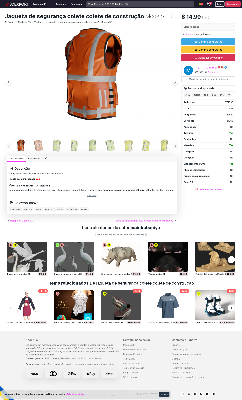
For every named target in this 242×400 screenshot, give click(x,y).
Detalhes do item (16, 158)
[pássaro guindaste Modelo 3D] (74, 257)
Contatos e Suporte (184, 340)
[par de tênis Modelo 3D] (121, 305)
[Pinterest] (195, 394)
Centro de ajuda (180, 349)
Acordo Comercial (181, 363)
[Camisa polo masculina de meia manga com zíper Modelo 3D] (168, 305)
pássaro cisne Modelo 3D (19, 274)
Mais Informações (75, 394)
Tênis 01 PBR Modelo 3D (207, 322)
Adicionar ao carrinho (210, 57)
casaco (59, 209)
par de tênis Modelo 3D (112, 322)
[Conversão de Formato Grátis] (228, 95)
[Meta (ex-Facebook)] (201, 394)
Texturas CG (129, 358)
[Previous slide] (9, 82)
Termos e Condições (182, 372)
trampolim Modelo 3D (21, 220)
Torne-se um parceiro (133, 368)
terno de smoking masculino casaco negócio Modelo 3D (145, 220)
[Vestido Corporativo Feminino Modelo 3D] (27, 305)
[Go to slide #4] (74, 145)
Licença (176, 358)
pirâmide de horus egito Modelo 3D (211, 274)
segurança (15, 209)
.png (187, 95)
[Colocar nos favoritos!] (42, 267)
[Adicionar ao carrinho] (37, 267)
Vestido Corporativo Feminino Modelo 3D (25, 322)
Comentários (34, 158)
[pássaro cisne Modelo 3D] (27, 257)
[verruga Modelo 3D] (168, 257)
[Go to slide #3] (56, 145)
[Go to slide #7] (128, 145)
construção (72, 209)
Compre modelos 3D (136, 340)
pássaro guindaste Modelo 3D (68, 274)
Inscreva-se (233, 4)
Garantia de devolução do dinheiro (188, 377)
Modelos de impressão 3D (136, 349)
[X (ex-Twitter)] (189, 394)
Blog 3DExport (130, 372)
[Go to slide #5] (92, 145)
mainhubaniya (206, 67)
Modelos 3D (129, 345)
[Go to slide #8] (146, 145)
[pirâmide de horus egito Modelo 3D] (215, 257)
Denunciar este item (210, 189)
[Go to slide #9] (164, 145)
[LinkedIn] (207, 394)
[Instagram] (183, 394)
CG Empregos (130, 377)
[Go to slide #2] (38, 145)
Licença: (189, 34)
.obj (214, 95)
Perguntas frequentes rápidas (186, 354)
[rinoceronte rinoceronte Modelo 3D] (121, 257)
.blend (196, 95)
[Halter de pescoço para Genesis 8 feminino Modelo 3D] (74, 305)
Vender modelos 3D (133, 363)
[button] (231, 259)
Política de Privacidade (183, 368)
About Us (32, 340)
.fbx (206, 95)
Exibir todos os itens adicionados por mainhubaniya (121, 234)
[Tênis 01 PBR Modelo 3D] (215, 305)
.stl (222, 95)
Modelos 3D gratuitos (134, 354)
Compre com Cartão (210, 41)
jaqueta (28, 209)
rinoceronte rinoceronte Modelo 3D (117, 274)
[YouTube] (213, 394)
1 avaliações (213, 72)
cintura (48, 209)
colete (38, 209)
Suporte (176, 345)
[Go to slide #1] (20, 145)
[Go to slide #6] (110, 145)
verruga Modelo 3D (157, 274)
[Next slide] (175, 82)
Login (220, 4)
